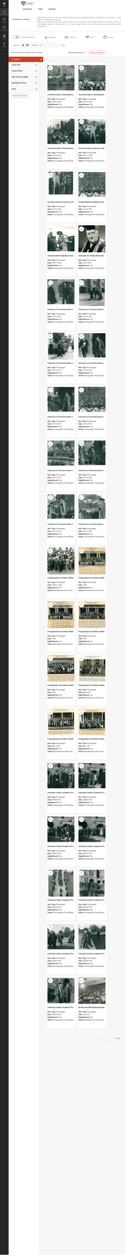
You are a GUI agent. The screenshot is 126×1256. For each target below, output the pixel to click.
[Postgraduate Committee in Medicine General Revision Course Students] (60, 560)
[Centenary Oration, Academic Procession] (60, 936)
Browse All (4, 14)
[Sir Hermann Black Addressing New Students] (91, 990)
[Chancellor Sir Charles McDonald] (91, 238)
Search (4, 22)
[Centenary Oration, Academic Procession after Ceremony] (60, 775)
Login (4, 38)
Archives (52, 9)
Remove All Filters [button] (97, 53)
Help (40, 9)
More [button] (4, 46)
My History (4, 30)
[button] (70, 37)
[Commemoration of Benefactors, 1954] (60, 77)
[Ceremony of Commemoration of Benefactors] (60, 292)
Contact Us (27, 9)
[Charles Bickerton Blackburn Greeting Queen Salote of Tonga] (60, 238)
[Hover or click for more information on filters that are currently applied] (83, 52)
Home (4, 6)
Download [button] (49, 37)
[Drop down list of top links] (114, 1)
